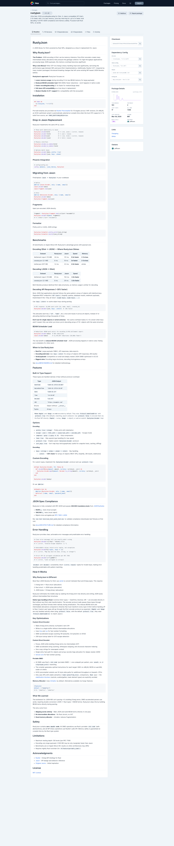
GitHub (114, 136)
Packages (107, 3)
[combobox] (65, 3)
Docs (124, 3)
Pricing (116, 3)
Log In (139, 3)
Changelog (115, 133)
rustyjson (35, 13)
